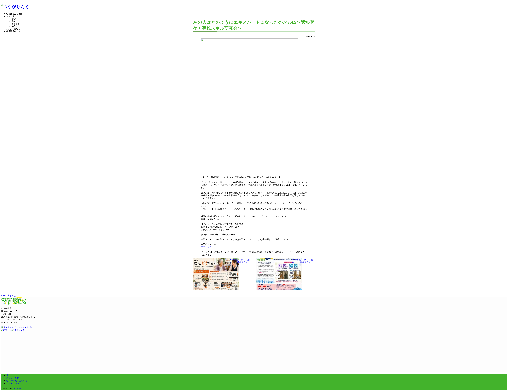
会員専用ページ (13, 31)
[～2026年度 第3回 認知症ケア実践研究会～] (238, 263)
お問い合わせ (12, 378)
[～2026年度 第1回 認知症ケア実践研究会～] (301, 263)
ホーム (9, 375)
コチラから (206, 247)
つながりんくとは (14, 14)
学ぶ (14, 19)
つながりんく (19, 388)
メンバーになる (13, 29)
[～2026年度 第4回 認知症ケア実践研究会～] (216, 289)
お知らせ (10, 16)
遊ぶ (14, 21)
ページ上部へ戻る (9, 295)
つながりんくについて (17, 381)
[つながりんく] (15, 6)
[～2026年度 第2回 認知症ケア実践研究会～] (279, 289)
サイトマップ (12, 383)
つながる (16, 24)
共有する (16, 26)
